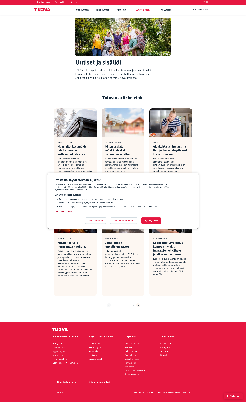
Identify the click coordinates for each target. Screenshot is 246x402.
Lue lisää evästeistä (64, 211)
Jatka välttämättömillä (123, 220)
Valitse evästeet (95, 220)
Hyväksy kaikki (151, 220)
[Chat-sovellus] (233, 396)
